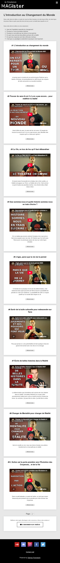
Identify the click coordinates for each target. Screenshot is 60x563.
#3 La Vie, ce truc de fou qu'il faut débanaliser (30, 149)
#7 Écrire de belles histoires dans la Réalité (30, 360)
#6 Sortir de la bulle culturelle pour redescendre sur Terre (30, 310)
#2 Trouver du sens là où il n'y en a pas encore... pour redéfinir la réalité (30, 97)
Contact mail (30, 552)
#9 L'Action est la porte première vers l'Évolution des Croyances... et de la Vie (30, 463)
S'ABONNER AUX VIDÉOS (31, 524)
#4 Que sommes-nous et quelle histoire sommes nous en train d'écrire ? (30, 203)
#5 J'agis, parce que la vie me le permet (30, 257)
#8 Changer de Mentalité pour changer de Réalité (30, 413)
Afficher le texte (30, 85)
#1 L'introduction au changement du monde (30, 45)
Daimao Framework (34, 558)
